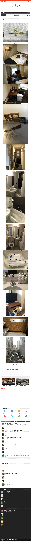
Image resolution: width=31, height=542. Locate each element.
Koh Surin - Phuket (7, 454)
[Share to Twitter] (3, 384)
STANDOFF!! (5, 513)
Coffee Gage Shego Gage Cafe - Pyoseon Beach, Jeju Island (11, 501)
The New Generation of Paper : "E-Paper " (9, 494)
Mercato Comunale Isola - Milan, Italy (9, 480)
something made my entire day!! (8, 491)
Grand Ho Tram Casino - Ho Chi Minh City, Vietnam (11, 447)
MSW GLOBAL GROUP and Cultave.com (10, 540)
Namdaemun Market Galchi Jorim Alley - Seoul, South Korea (13, 437)
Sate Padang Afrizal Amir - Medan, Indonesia (10, 483)
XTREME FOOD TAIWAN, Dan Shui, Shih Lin (9, 510)
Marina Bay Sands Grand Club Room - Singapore (11, 423)
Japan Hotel (11, 21)
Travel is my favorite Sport (10, 539)
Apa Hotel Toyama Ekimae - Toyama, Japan (21, 385)
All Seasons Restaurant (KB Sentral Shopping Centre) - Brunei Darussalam (14, 430)
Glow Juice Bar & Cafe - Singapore (8, 520)
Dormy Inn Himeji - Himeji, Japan (6, 385)
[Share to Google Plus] (18, 384)
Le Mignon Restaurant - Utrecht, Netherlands (11, 451)
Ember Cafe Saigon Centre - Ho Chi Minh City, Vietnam (10, 517)
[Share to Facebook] (2, 384)
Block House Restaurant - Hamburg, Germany (10, 476)
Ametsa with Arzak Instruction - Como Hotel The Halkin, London (13, 440)
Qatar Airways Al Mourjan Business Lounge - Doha (11, 444)
